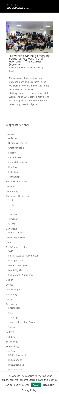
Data (8, 242)
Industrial (13, 171)
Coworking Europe (15, 237)
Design (9, 279)
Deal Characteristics (16, 247)
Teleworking (12, 346)
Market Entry (15, 369)
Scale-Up (13, 317)
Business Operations (17, 181)
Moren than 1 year (18, 265)
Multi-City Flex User (18, 270)
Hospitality (11, 294)
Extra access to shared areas (23, 255)
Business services (17, 142)
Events (9, 284)
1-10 (10, 199)
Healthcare (14, 167)
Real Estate (12, 336)
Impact (9, 299)
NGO (10, 312)
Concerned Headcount (18, 196)
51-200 (11, 224)
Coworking (11, 228)
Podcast (10, 331)
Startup (12, 327)
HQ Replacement (17, 355)
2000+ (11, 209)
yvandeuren (18, 67)
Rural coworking (16, 232)
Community (12, 191)
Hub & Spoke (15, 359)
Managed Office (16, 260)
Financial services (17, 162)
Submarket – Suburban (20, 274)
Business (14, 71)
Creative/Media (16, 147)
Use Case (11, 351)
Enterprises (14, 307)
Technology (14, 176)
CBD (10, 250)
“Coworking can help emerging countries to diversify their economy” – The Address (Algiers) (29, 60)
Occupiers (11, 303)
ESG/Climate (14, 157)
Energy (12, 152)
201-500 (12, 214)
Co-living (10, 186)
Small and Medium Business (23, 322)
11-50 (11, 204)
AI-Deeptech (14, 138)
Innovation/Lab (16, 364)
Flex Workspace (14, 289)
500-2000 (13, 219)
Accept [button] (36, 384)
